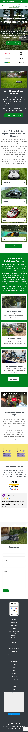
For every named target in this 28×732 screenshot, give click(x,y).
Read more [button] (4, 506)
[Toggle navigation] (26, 6)
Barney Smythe (10, 495)
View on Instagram (14, 714)
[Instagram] (23, 1)
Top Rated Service (14, 604)
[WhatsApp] (26, 1)
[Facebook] (21, 1)
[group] (14, 702)
